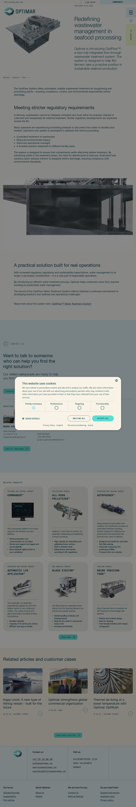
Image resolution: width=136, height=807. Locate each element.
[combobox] (116, 380)
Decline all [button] (79, 418)
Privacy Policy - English (53, 425)
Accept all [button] (103, 418)
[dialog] (68, 403)
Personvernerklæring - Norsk (80, 425)
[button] (31, 418)
